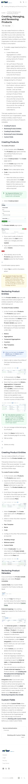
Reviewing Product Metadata (13, 134)
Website (4, 755)
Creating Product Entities (12, 131)
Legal (4, 757)
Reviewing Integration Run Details (12, 694)
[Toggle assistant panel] (23, 2)
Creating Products (10, 126)
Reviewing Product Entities (12, 128)
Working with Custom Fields (17, 718)
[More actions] (26, 2)
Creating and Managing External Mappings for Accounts (15, 674)
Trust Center (5, 763)
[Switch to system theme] (19, 778)
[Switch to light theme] (22, 778)
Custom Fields (8, 137)
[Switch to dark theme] (24, 778)
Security (4, 760)
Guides (3, 13)
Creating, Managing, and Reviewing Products (13, 12)
